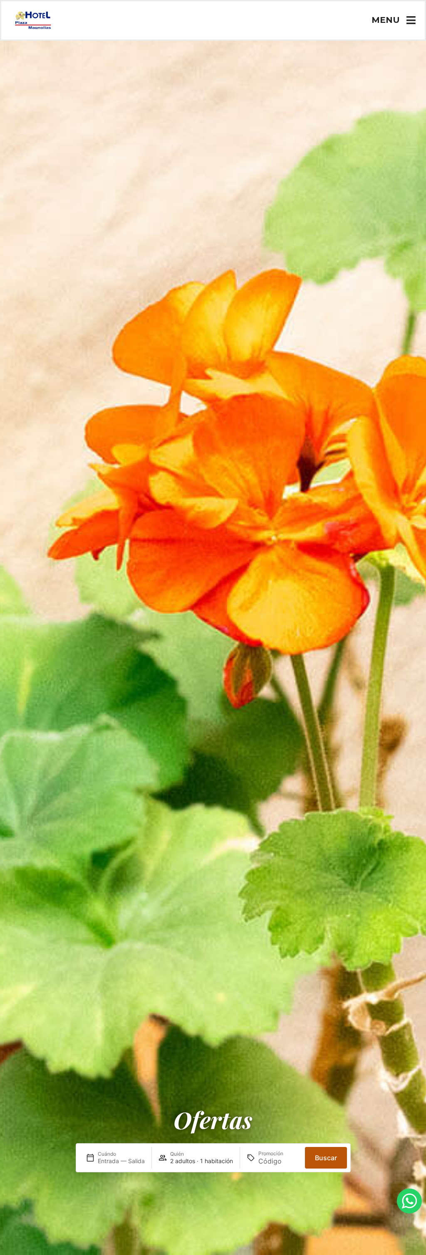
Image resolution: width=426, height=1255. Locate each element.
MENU (386, 20)
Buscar (326, 1158)
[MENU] (411, 20)
